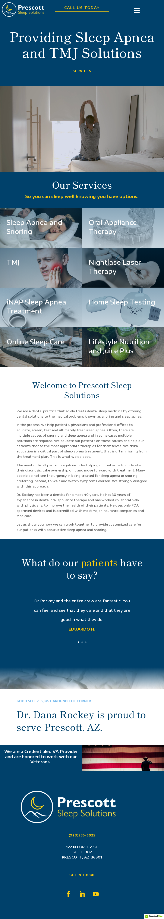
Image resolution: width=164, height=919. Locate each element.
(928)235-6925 (82, 835)
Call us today (82, 8)
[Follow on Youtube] (96, 894)
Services (82, 71)
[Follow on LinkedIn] (82, 894)
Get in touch (82, 875)
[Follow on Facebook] (68, 894)
